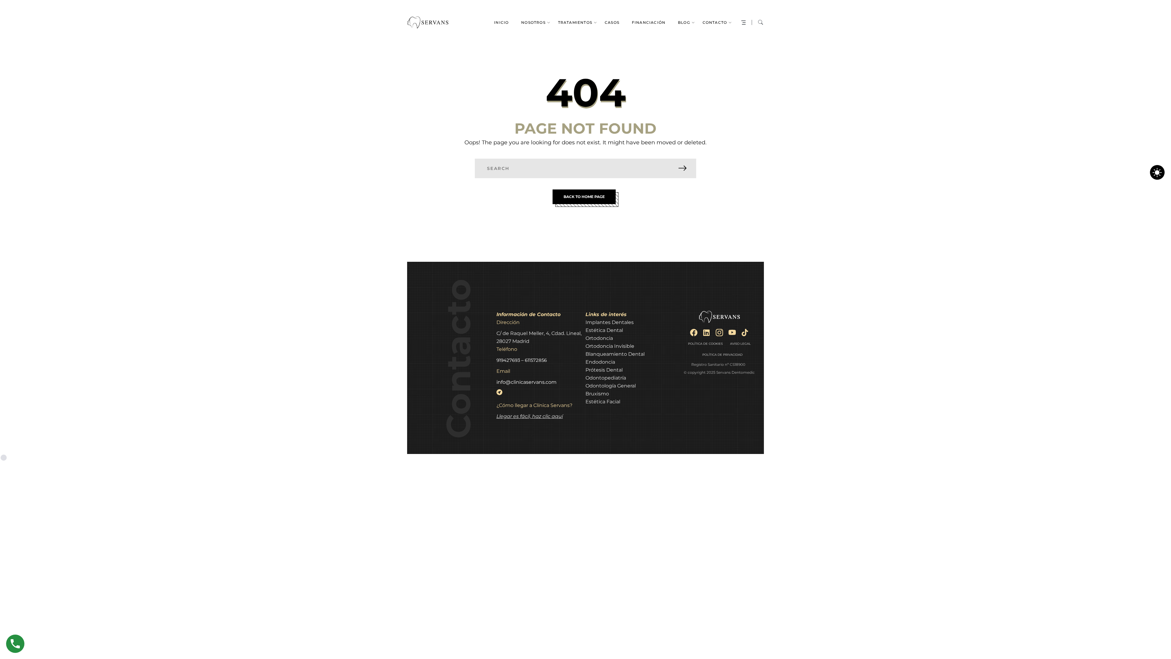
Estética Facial (603, 402)
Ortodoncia (599, 338)
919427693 (508, 360)
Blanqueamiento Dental (615, 354)
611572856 (536, 360)
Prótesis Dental (604, 370)
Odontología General (611, 386)
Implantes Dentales (610, 322)
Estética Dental (604, 330)
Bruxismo (597, 394)
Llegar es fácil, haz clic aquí (529, 416)
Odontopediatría (606, 378)
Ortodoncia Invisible (610, 346)
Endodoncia (600, 362)
